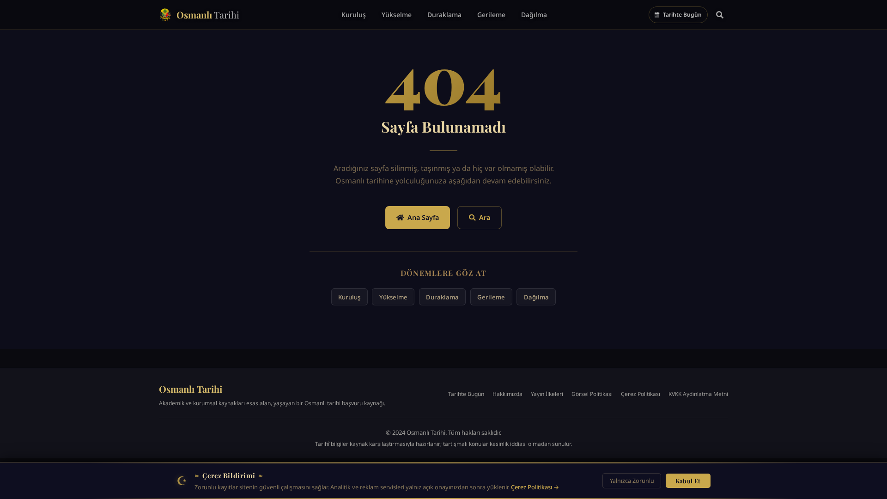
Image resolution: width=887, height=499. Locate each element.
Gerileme (491, 297)
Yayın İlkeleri (547, 394)
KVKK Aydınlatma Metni (698, 394)
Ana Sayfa (423, 217)
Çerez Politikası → (535, 487)
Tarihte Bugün (466, 394)
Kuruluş (349, 297)
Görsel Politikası (592, 394)
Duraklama (442, 297)
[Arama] (719, 14)
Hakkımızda (507, 394)
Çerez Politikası (640, 394)
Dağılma (536, 297)
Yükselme (393, 297)
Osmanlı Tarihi (190, 389)
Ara (484, 217)
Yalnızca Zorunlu (632, 481)
